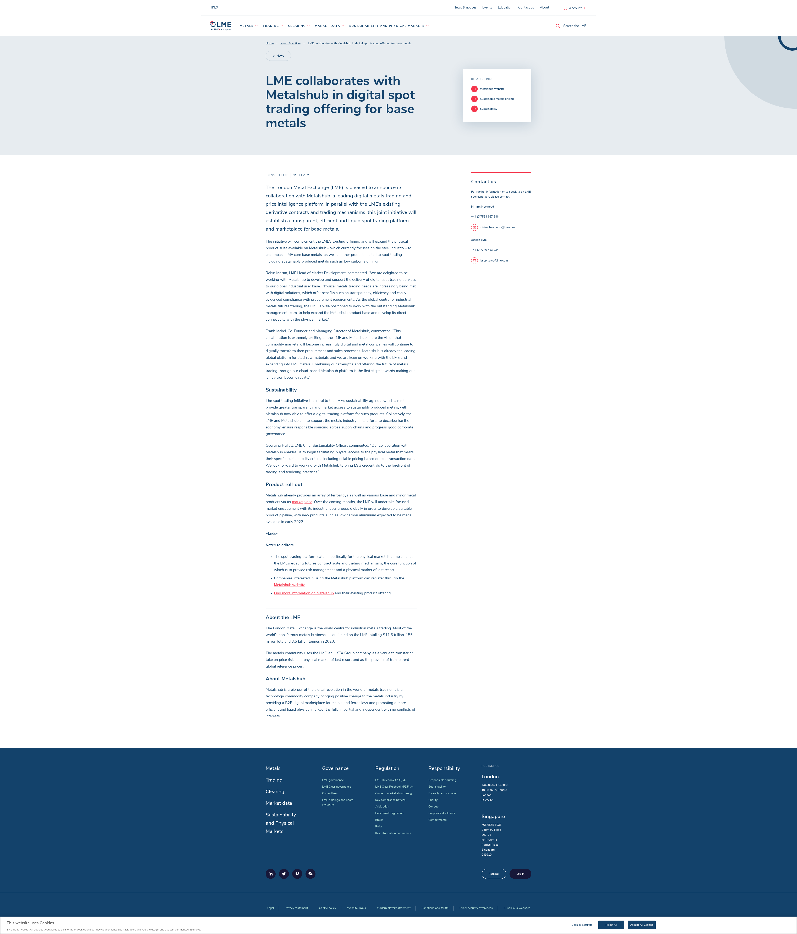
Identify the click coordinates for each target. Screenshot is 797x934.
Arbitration (382, 806)
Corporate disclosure (441, 813)
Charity (433, 800)
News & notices (465, 7)
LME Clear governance (336, 786)
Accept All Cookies (641, 924)
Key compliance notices (390, 800)
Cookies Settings (582, 924)
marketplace (302, 502)
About (544, 7)
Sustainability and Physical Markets (387, 25)
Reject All (611, 924)
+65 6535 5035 (491, 824)
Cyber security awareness (476, 908)
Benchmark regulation (389, 813)
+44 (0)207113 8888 (495, 785)
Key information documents (393, 833)
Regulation (387, 768)
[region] (398, 925)
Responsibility (444, 768)
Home (270, 43)
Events (487, 7)
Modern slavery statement (394, 908)
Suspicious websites (517, 908)
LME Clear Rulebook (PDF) (394, 786)
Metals (247, 25)
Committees (330, 793)
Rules (379, 826)
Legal (270, 908)
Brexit (379, 819)
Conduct (433, 806)
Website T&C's (356, 908)
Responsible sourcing (442, 780)
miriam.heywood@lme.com (497, 227)
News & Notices (290, 43)
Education (505, 7)
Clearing (297, 25)
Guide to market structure (393, 793)
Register (494, 873)
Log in (520, 873)
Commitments (437, 819)
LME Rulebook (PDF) (390, 780)
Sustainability (437, 786)
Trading (271, 25)
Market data (327, 25)
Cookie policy (327, 908)
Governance (335, 768)
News (280, 55)
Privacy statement (296, 908)
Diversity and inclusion (442, 793)
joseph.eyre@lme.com (494, 260)
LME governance (333, 780)
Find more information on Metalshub (304, 593)
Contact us (526, 7)
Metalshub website (289, 585)
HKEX (214, 7)
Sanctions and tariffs (435, 908)
